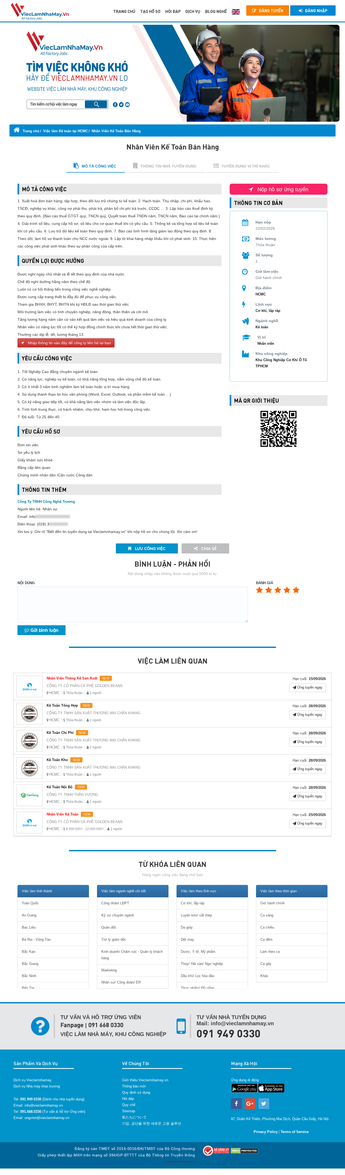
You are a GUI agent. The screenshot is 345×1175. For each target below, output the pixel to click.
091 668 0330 (105, 1024)
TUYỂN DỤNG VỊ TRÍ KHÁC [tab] (246, 166)
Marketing (109, 970)
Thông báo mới (134, 1086)
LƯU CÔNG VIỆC (149, 548)
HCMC (54, 693)
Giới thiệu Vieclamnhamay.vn (145, 1080)
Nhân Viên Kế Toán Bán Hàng (116, 131)
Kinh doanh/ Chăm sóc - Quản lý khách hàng (132, 955)
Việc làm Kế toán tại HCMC (65, 131)
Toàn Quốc (30, 903)
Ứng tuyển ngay (309, 687)
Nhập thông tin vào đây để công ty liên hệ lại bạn (69, 343)
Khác (264, 976)
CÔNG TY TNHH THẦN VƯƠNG (72, 795)
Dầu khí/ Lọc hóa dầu (197, 976)
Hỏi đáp (128, 1099)
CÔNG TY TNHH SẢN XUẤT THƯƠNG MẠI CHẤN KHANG (93, 713)
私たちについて (134, 1117)
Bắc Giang (30, 964)
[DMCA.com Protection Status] (244, 1150)
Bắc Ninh (29, 976)
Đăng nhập (316, 10)
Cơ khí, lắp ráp (268, 311)
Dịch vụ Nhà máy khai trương (36, 1086)
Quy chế (128, 1105)
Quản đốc (108, 927)
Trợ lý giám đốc (113, 939)
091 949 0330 (228, 1033)
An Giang (29, 915)
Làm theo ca (270, 952)
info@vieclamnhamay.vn (44, 1105)
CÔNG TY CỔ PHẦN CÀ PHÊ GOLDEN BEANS (85, 686)
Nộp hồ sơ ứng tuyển (282, 189)
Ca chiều (267, 927)
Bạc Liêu (29, 927)
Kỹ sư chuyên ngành (117, 915)
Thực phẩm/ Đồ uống (197, 988)
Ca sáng (266, 915)
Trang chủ (30, 131)
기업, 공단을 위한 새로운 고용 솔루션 (151, 1123)
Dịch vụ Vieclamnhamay (32, 1080)
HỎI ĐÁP (173, 11)
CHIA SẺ (208, 548)
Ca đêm (266, 939)
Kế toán (262, 327)
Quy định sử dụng (136, 1092)
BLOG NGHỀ (216, 11)
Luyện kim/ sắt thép (196, 915)
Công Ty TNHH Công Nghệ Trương (46, 502)
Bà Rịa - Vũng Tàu (36, 939)
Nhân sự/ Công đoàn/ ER (121, 982)
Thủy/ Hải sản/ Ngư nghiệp (202, 964)
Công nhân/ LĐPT (115, 903)
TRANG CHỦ (124, 11)
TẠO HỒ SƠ (150, 11)
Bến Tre (28, 988)
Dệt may (187, 939)
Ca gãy (265, 964)
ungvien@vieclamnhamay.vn (47, 1118)
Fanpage (72, 1024)
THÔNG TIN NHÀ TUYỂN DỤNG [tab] (168, 166)
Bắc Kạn (28, 952)
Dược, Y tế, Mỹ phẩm (198, 952)
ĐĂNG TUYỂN (271, 10)
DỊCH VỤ (192, 11)
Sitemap (128, 1111)
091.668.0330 (30, 1112)
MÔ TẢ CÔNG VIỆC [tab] (99, 166)
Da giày (187, 927)
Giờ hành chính (272, 903)
